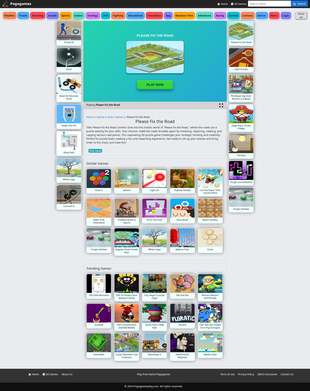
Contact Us (287, 374)
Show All (301, 15)
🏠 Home (222, 4)
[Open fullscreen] (221, 105)
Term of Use (227, 374)
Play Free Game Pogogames (153, 374)
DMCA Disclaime (267, 374)
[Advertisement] (28, 75)
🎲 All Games (238, 4)
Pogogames (20, 3)
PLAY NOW (155, 85)
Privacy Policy (246, 374)
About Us (67, 374)
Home (89, 117)
